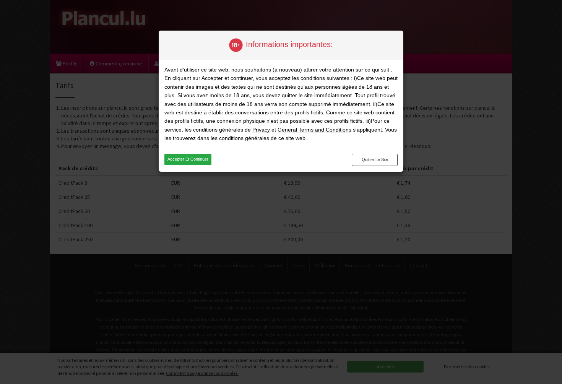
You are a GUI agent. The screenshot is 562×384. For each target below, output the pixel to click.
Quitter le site (375, 159)
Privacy (261, 130)
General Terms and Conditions (314, 130)
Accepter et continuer (187, 159)
